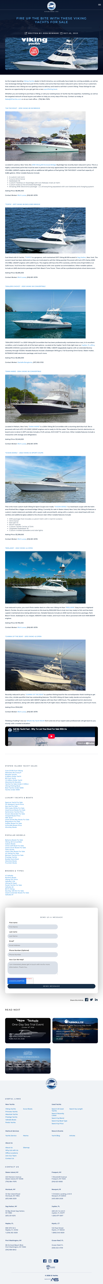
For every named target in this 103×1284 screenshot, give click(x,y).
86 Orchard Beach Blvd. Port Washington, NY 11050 (15, 1246)
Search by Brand (58, 1118)
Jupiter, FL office (88, 345)
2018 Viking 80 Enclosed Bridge (44, 165)
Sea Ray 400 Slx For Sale (14, 891)
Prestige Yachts (11, 857)
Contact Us (9, 1158)
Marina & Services (12, 1131)
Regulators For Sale (12, 821)
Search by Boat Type (59, 1121)
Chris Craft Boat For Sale (14, 846)
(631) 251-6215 (10, 1216)
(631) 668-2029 (10, 1198)
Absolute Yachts (11, 1114)
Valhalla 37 (9, 895)
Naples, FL (9, 1223)
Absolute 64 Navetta (13, 782)
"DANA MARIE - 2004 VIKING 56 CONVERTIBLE (23, 371)
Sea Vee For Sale (11, 806)
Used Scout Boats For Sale (15, 810)
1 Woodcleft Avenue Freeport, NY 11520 (59, 1178)
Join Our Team (11, 1156)
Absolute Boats (11, 861)
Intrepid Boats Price (12, 816)
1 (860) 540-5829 (58, 1233)
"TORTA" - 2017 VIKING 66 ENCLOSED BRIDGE (22, 204)
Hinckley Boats (11, 827)
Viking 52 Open (11, 883)
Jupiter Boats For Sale (13, 823)
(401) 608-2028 (57, 1198)
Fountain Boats (11, 863)
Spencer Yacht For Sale (14, 802)
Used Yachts (56, 1104)
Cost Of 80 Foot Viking (14, 771)
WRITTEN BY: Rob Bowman (43, 33)
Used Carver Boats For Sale (15, 848)
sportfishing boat (50, 89)
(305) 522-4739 (57, 1248)
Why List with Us (11, 1150)
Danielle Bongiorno (25, 362)
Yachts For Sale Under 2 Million (17, 784)
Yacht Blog (56, 1136)
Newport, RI (56, 1189)
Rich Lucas (22, 195)
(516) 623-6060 (57, 1181)
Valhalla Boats (10, 1120)
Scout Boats (27, 1109)
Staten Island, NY (11, 1172)
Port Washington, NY (13, 1240)
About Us (9, 1143)
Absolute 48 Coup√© (13, 772)
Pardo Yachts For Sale (13, 885)
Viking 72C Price (11, 879)
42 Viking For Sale (12, 853)
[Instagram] (50, 1261)
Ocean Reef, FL (57, 1240)
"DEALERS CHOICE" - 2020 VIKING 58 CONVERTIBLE (25, 286)
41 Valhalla (9, 876)
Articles (72, 1136)
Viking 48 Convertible (13, 842)
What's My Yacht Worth (36, 721)
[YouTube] (56, 1261)
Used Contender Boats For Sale (17, 893)
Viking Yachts (29, 81)
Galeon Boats (10, 844)
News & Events (57, 1131)
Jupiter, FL (56, 1206)
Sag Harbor (81, 257)
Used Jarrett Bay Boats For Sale (17, 820)
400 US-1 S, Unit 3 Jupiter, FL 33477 (58, 1212)
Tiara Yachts (9, 849)
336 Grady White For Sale (14, 808)
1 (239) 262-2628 (11, 1233)
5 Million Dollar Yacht (13, 776)
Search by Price (57, 1123)
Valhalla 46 (9, 887)
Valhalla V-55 (10, 881)
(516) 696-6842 (10, 1250)
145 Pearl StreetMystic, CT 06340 (58, 1229)
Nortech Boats (10, 877)
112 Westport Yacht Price (14, 804)
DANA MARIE (34, 426)
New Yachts (9, 1104)
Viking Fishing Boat (12, 786)
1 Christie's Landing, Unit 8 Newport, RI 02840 (62, 1195)
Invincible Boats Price (13, 825)
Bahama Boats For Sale (14, 840)
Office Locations (11, 1153)
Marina (25, 1136)
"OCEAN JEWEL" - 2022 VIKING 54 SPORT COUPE (24, 453)
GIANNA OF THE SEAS (34, 694)
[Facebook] (45, 1261)
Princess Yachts (11, 1112)
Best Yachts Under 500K (14, 788)
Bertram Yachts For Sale (14, 855)
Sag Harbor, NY (11, 1206)
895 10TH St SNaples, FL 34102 (11, 1229)
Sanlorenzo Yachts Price (14, 812)
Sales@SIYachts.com (13, 99)
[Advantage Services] (51, 1281)
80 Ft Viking (9, 889)
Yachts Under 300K (12, 790)
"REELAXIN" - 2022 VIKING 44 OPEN (19, 548)
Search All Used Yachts (58, 1110)
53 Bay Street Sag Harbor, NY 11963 (15, 1212)
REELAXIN (70, 607)
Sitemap (26, 1148)
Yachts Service (10, 1136)
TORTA (28, 257)
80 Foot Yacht (10, 778)
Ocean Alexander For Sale (15, 814)
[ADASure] (50, 1267)
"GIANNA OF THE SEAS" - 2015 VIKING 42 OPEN (23, 636)
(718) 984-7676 (10, 1181)
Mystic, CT (56, 1223)
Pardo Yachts (10, 1122)
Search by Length (76, 1109)
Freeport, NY (56, 1172)
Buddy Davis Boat (12, 859)
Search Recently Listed (58, 1114)
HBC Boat (9, 818)
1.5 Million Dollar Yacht (13, 780)
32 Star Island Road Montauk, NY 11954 (12, 1195)
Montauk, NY (10, 1189)
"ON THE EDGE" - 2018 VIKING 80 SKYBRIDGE (22, 108)
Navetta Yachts (11, 774)
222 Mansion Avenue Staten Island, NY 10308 (14, 1178)
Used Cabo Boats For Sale (15, 851)
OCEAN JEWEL (61, 507)
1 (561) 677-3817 (57, 1216)
